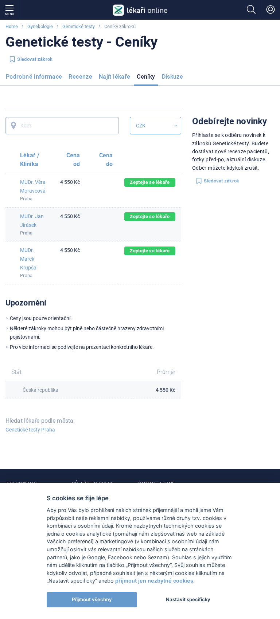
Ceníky (146, 76)
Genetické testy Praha (30, 430)
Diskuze (172, 76)
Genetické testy (78, 26)
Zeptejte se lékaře (150, 182)
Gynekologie (40, 26)
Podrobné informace (34, 76)
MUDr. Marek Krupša (28, 259)
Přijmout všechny (92, 599)
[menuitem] (35, 79)
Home (11, 26)
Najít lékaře (114, 76)
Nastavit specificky (188, 599)
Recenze (80, 76)
